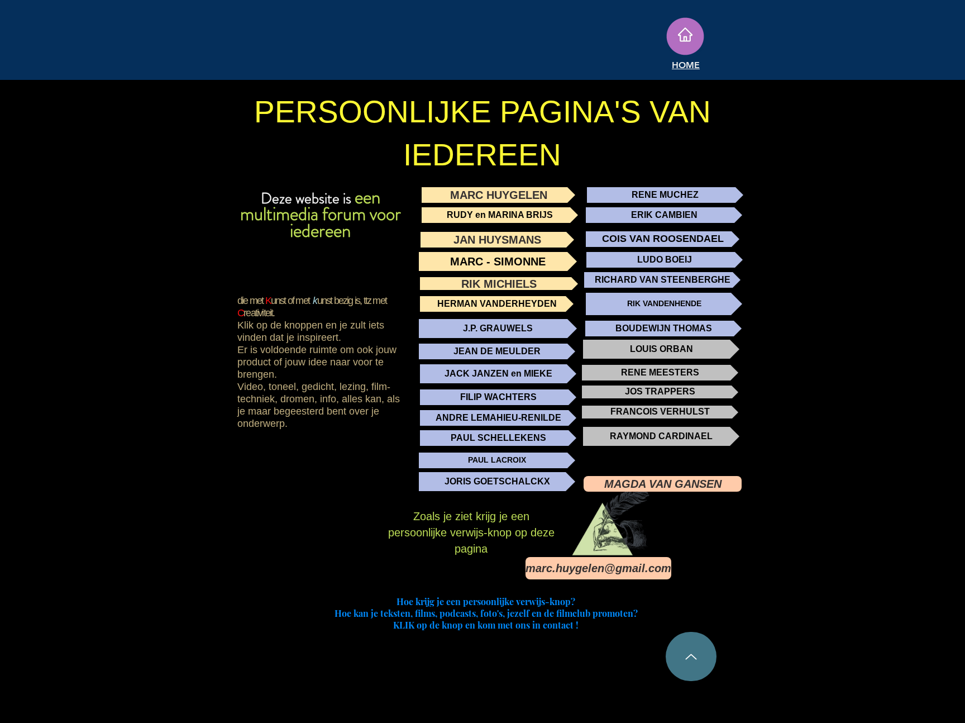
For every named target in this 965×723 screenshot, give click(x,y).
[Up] (691, 656)
